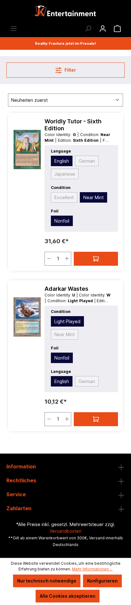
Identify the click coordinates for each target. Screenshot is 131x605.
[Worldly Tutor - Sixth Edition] (27, 149)
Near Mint (93, 197)
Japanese (64, 174)
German (87, 161)
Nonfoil (61, 221)
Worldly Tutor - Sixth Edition (73, 125)
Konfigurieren (102, 580)
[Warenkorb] (117, 29)
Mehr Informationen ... (92, 569)
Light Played (67, 321)
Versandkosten (65, 531)
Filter (70, 70)
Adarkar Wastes (66, 288)
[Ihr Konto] (102, 29)
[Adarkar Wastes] (27, 317)
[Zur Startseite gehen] (65, 12)
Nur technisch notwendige (46, 580)
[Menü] (13, 29)
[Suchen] (88, 29)
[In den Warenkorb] (96, 259)
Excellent (64, 197)
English (61, 161)
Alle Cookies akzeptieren (67, 596)
